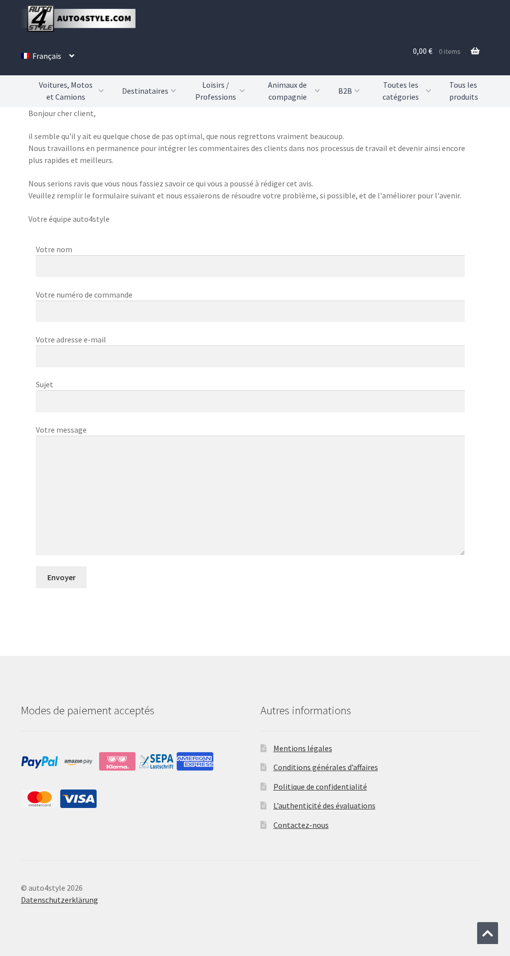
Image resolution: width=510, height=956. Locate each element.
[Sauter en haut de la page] (487, 933)
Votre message (61, 430)
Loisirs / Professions (215, 91)
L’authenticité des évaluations (324, 805)
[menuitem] (47, 56)
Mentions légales (302, 748)
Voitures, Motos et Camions (66, 91)
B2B (345, 91)
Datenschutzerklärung (59, 900)
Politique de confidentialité (320, 787)
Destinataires (145, 91)
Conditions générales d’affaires (325, 767)
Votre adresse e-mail (71, 339)
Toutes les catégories (400, 91)
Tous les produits (463, 90)
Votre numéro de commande (84, 295)
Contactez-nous (301, 825)
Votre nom (54, 249)
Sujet (44, 384)
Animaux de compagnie (287, 91)
